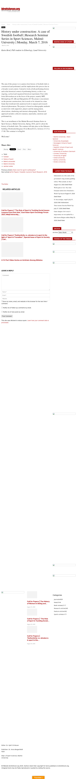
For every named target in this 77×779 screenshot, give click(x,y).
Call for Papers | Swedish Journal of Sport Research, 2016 (28, 172)
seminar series (8, 166)
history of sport (8, 159)
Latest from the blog (63, 171)
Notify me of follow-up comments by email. (17, 308)
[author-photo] (6, 182)
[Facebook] (65, 2)
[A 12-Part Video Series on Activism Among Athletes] (12, 256)
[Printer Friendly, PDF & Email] (25, 140)
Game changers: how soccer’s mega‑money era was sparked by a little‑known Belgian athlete (63, 214)
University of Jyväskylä (61, 141)
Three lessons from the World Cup (63, 205)
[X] (70, 2)
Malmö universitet (9, 161)
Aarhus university (59, 160)
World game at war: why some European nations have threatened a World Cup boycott (64, 190)
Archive (55, 232)
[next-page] (2, 264)
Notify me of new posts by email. (14, 312)
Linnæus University (60, 153)
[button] (3, 2)
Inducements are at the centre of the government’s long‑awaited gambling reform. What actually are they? (64, 179)
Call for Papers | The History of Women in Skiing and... (38, 602)
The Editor (4, 184)
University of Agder (60, 155)
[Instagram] (67, 2)
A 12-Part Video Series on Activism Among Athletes (22, 260)
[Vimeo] (72, 2)
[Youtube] (74, 2)
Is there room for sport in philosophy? (23, 170)
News (8, 24)
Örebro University (60, 162)
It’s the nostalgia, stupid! (61, 199)
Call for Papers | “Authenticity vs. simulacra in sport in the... (37, 638)
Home (3, 24)
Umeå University (59, 158)
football (6, 156)
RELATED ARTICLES (11, 189)
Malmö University (9, 164)
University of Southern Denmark (64, 151)
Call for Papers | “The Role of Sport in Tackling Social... (38, 620)
